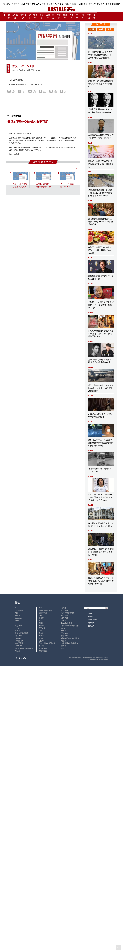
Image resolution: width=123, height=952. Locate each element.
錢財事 (48, 16)
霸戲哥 (41, 623)
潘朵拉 (41, 636)
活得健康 (18, 636)
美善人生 (92, 4)
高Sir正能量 (43, 613)
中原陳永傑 (19, 641)
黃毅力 (63, 620)
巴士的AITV (17, 4)
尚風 (40, 630)
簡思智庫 (64, 636)
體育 (85, 4)
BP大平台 (27, 4)
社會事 (35, 16)
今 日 (92, 29)
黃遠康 (17, 630)
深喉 (40, 608)
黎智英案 (23, 16)
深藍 (16, 613)
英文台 (45, 4)
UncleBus (18, 638)
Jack (63, 628)
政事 (30, 16)
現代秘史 (64, 610)
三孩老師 (64, 633)
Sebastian (18, 618)
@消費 (82, 16)
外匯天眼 (64, 618)
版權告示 (91, 613)
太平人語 (42, 628)
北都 (9, 16)
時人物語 (64, 615)
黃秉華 (41, 626)
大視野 (72, 16)
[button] (76, 168)
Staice (41, 638)
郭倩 (40, 615)
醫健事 (65, 16)
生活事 (108, 4)
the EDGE (36, 4)
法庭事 (42, 16)
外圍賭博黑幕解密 (45, 610)
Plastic (80, 4)
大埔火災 (15, 16)
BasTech (116, 4)
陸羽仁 (17, 620)
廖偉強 (41, 633)
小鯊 (40, 620)
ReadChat (18, 646)
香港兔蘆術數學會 (21, 633)
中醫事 (59, 16)
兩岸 (77, 16)
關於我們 (91, 626)
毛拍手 (63, 608)
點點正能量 (19, 643)
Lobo (17, 628)
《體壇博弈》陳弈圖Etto (70, 643)
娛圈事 (68, 4)
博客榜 (89, 16)
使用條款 (91, 616)
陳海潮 (63, 646)
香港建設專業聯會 (68, 613)
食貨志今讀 (43, 648)
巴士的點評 (19, 610)
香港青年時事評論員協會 (70, 626)
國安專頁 (7, 4)
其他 (94, 16)
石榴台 (51, 4)
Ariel (16, 608)
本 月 (110, 29)
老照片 (41, 641)
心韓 (74, 4)
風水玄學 (18, 626)
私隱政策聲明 (93, 619)
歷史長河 (101, 4)
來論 (63, 648)
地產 (53, 16)
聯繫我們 (91, 623)
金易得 (63, 630)
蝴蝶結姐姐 (43, 651)
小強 (16, 623)
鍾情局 (17, 615)
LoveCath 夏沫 (66, 623)
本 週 (101, 29)
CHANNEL (59, 4)
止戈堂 (41, 618)
